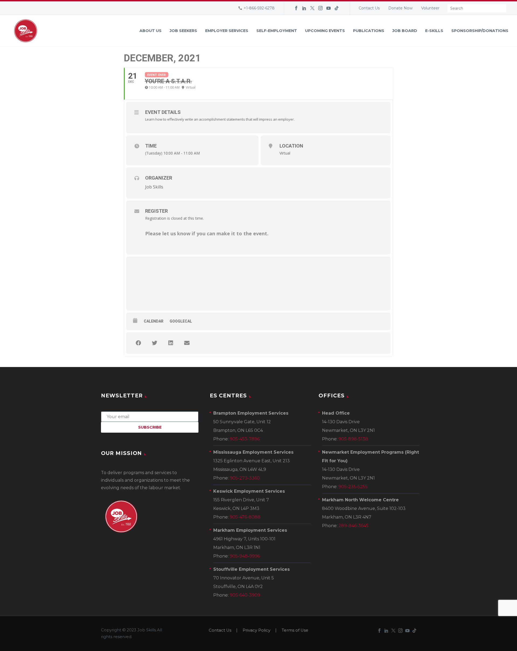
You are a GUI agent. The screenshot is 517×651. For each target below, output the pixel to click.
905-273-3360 (245, 478)
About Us (150, 30)
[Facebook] (296, 8)
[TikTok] (337, 8)
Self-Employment (276, 30)
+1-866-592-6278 (259, 8)
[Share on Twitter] (154, 343)
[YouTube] (328, 8)
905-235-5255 (353, 486)
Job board (404, 30)
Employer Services (226, 30)
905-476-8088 (245, 517)
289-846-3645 (353, 525)
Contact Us (369, 8)
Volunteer (430, 8)
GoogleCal (181, 321)
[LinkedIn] (304, 8)
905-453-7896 (245, 439)
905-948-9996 (245, 556)
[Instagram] (320, 8)
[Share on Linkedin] (170, 343)
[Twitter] (312, 8)
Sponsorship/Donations (479, 30)
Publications (368, 30)
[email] (149, 416)
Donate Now (400, 8)
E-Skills (434, 30)
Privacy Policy (256, 630)
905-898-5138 (353, 439)
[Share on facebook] (138, 343)
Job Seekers (183, 30)
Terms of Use (295, 630)
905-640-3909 (245, 595)
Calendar (153, 321)
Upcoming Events (325, 30)
